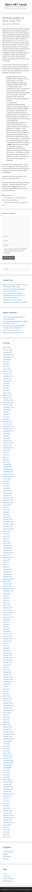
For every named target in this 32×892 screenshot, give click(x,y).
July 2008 (6, 770)
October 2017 (7, 555)
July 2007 (6, 798)
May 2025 (6, 364)
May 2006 (6, 832)
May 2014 (6, 627)
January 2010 (7, 729)
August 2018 (7, 531)
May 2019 (6, 512)
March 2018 (6, 543)
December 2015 (8, 588)
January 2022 (7, 440)
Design (5, 854)
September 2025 (8, 357)
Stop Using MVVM (14, 330)
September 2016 (8, 579)
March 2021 (6, 462)
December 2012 (8, 658)
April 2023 (6, 419)
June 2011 (6, 689)
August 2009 (7, 741)
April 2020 (6, 488)
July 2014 (6, 622)
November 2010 (8, 705)
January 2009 (7, 758)
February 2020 (7, 493)
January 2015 (7, 610)
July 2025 (6, 362)
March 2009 (7, 753)
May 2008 (6, 775)
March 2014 (6, 631)
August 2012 (7, 665)
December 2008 (8, 760)
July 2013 (6, 643)
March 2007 (7, 808)
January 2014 (7, 636)
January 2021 (7, 467)
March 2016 (6, 581)
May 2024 (6, 388)
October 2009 (7, 736)
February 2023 (7, 421)
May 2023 (6, 417)
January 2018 (7, 548)
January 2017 (7, 572)
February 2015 (7, 607)
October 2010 (7, 708)
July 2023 (6, 412)
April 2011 (6, 693)
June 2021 (6, 455)
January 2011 (7, 701)
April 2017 (6, 567)
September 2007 (8, 794)
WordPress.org (7, 881)
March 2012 (6, 670)
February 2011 (7, 698)
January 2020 (7, 495)
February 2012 (7, 672)
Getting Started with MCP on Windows (15, 302)
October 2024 (7, 378)
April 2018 (6, 541)
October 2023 (7, 405)
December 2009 (8, 732)
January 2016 (7, 586)
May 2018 (6, 538)
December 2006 (8, 815)
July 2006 (6, 827)
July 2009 (6, 743)
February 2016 (7, 584)
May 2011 (6, 691)
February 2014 (7, 634)
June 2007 (6, 801)
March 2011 (6, 696)
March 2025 (7, 369)
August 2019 (7, 505)
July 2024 (6, 383)
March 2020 (7, 491)
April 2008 (6, 777)
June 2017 (6, 562)
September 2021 (8, 448)
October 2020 (7, 474)
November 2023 (8, 402)
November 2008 (8, 763)
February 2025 (7, 371)
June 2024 (6, 385)
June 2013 (6, 646)
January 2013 (7, 655)
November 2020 (8, 471)
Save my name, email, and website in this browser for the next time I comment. (15, 251)
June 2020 (6, 483)
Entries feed (7, 876)
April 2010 (6, 722)
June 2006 (6, 829)
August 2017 (7, 560)
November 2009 (8, 734)
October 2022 (7, 428)
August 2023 (7, 409)
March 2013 (6, 650)
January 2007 (7, 813)
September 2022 (8, 431)
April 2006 (6, 834)
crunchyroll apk (8, 326)
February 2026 (7, 350)
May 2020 (6, 486)
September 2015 (8, 591)
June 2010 (6, 717)
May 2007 (6, 803)
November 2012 (8, 660)
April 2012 (6, 667)
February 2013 (7, 653)
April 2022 (6, 436)
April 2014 (6, 629)
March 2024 (7, 393)
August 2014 (7, 619)
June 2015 (6, 598)
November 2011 (8, 679)
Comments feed (8, 878)
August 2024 (7, 381)
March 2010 (6, 724)
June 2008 (6, 772)
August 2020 (7, 479)
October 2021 (7, 445)
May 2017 (6, 565)
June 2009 (6, 746)
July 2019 (6, 507)
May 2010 (6, 720)
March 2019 (6, 517)
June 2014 (6, 624)
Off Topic (6, 859)
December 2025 (8, 355)
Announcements (8, 851)
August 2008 (7, 767)
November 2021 (8, 443)
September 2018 (8, 529)
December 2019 (8, 498)
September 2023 (8, 407)
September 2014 (8, 617)
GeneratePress (27, 889)
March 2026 (7, 347)
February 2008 (7, 782)
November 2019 (8, 500)
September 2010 (8, 710)
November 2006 (8, 818)
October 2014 (7, 615)
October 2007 (7, 791)
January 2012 (7, 674)
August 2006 (7, 825)
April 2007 (6, 806)
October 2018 (7, 526)
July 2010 (6, 715)
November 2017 (8, 553)
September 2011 (8, 681)
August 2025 (7, 359)
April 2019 (6, 514)
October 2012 (7, 662)
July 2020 (6, 481)
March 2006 (7, 837)
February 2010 (7, 727)
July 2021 (6, 452)
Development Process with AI (12, 300)
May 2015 (6, 600)
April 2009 (6, 751)
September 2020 (8, 476)
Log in (5, 874)
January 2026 (7, 352)
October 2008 (7, 765)
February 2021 (7, 464)
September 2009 (8, 739)
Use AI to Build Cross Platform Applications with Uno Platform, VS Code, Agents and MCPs (14, 295)
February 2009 (7, 755)
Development (8, 195)
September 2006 (8, 822)
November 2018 (8, 524)
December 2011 (8, 677)
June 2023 (6, 414)
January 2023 (7, 424)
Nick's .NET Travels (16, 4)
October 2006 (7, 820)
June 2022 (6, 433)
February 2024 (7, 395)
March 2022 (7, 438)
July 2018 (6, 533)
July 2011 (6, 686)
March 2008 (7, 779)
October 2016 (7, 576)
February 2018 (7, 545)
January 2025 (7, 374)
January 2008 (7, 784)
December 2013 (8, 638)
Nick (4, 317)
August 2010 (7, 713)
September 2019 (8, 502)
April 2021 (6, 460)
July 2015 (6, 596)
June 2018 (6, 536)
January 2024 (7, 397)
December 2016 (8, 574)
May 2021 (6, 457)
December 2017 (8, 550)
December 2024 (8, 376)
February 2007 (7, 810)
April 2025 (6, 366)
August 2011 (7, 684)
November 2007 (8, 789)
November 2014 (8, 612)
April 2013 (6, 648)
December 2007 (8, 786)
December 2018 (8, 522)
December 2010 (8, 703)
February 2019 (7, 519)
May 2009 (6, 748)
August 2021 (7, 450)
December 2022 (8, 426)
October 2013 (7, 641)
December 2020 (8, 469)
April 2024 (6, 390)
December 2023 (8, 400)
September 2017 (8, 557)
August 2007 (7, 796)
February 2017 (7, 569)
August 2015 (7, 593)
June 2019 (6, 510)
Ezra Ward (6, 321)
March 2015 (6, 605)
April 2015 (6, 603)
